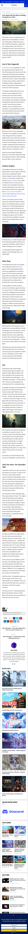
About (3, 1)
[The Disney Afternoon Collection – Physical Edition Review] (20, 844)
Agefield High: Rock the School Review (12, 710)
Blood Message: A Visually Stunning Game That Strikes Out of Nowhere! (17, 889)
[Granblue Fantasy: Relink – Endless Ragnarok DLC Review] (8, 844)
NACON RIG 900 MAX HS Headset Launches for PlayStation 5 (17, 913)
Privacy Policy (16, 1)
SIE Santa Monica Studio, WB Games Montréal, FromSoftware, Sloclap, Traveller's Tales (12, 613)
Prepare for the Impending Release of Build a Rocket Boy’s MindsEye (17, 897)
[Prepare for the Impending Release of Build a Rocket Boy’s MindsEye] (5, 898)
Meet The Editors (8, 1)
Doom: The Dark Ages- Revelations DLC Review (12, 794)
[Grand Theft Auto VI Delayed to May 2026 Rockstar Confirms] (5, 906)
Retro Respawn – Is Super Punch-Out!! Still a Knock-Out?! (14, 637)
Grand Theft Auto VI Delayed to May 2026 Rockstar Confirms (17, 905)
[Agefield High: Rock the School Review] (8, 830)
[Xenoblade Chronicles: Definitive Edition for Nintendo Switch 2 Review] (20, 859)
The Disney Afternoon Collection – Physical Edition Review (13, 773)
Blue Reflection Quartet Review (10, 730)
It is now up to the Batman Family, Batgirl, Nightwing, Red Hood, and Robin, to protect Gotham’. (13, 194)
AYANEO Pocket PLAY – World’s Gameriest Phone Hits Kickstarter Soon (18, 880)
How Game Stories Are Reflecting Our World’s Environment (12, 689)
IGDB (7, 608)
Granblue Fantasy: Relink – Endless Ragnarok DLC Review (14, 751)
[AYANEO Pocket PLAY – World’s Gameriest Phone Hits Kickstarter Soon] (5, 880)
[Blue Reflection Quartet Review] (20, 830)
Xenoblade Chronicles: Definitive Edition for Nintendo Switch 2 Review (19, 866)
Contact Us (22, 1)
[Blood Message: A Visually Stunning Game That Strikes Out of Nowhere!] (5, 889)
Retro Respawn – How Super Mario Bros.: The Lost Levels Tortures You (14, 629)
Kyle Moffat (6, 19)
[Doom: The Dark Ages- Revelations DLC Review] (8, 859)
